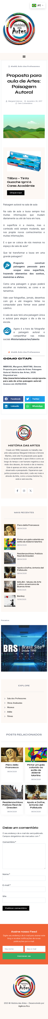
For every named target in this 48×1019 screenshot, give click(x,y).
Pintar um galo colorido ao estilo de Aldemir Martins (30, 540)
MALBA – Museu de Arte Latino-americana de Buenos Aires (29, 584)
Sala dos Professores (29, 66)
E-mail (7, 885)
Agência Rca (24, 1006)
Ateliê (14, 66)
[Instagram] (24, 490)
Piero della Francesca (28, 525)
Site (4, 896)
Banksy (21, 596)
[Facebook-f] (17, 490)
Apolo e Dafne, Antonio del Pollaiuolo (36, 805)
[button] (24, 56)
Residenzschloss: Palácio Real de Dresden (30, 554)
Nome (6, 874)
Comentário (9, 842)
